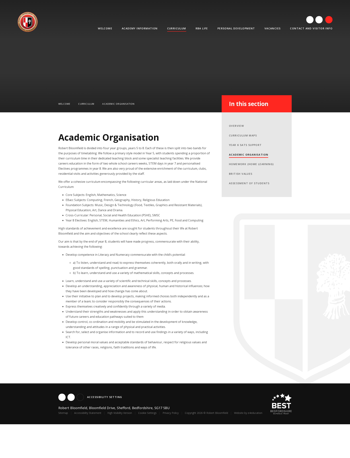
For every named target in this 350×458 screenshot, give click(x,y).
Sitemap (63, 413)
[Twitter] (310, 19)
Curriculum (86, 103)
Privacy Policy (171, 413)
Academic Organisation (118, 103)
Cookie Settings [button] (147, 413)
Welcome (64, 103)
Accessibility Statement (87, 413)
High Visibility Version (119, 413)
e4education (255, 413)
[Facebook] (319, 19)
